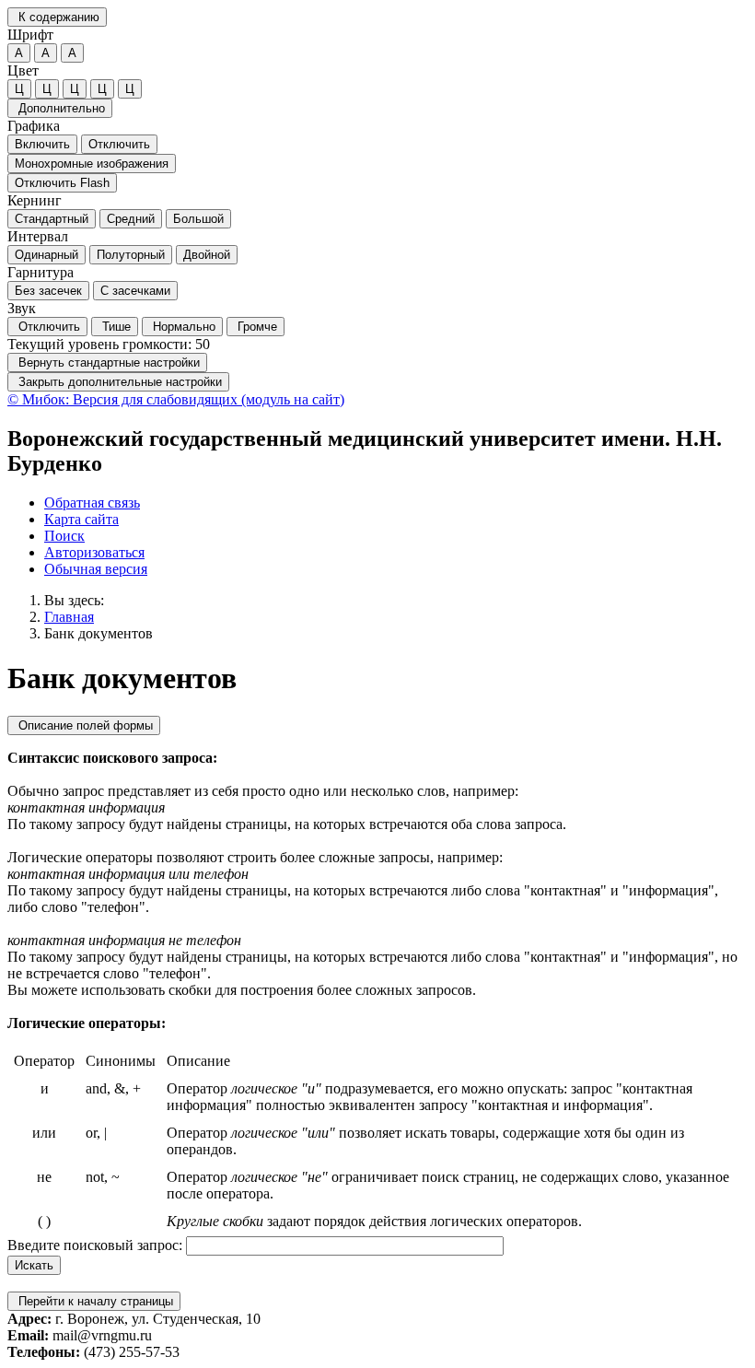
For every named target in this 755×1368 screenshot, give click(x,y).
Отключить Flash (62, 183)
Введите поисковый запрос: (94, 1245)
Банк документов (98, 633)
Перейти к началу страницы (94, 1301)
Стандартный (51, 219)
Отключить (119, 144)
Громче (255, 326)
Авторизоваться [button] (94, 552)
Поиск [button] (64, 536)
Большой (198, 219)
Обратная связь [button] (92, 502)
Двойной (206, 255)
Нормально (182, 326)
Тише (115, 326)
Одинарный (46, 255)
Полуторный (131, 255)
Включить (42, 144)
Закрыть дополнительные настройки (118, 382)
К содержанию (57, 17)
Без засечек (48, 291)
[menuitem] (396, 503)
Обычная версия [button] (95, 569)
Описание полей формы (84, 725)
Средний (131, 219)
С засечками (135, 291)
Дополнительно (60, 108)
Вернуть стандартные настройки (107, 362)
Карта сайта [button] (81, 519)
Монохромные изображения (91, 163)
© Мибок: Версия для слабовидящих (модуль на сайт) (175, 399)
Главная (69, 617)
